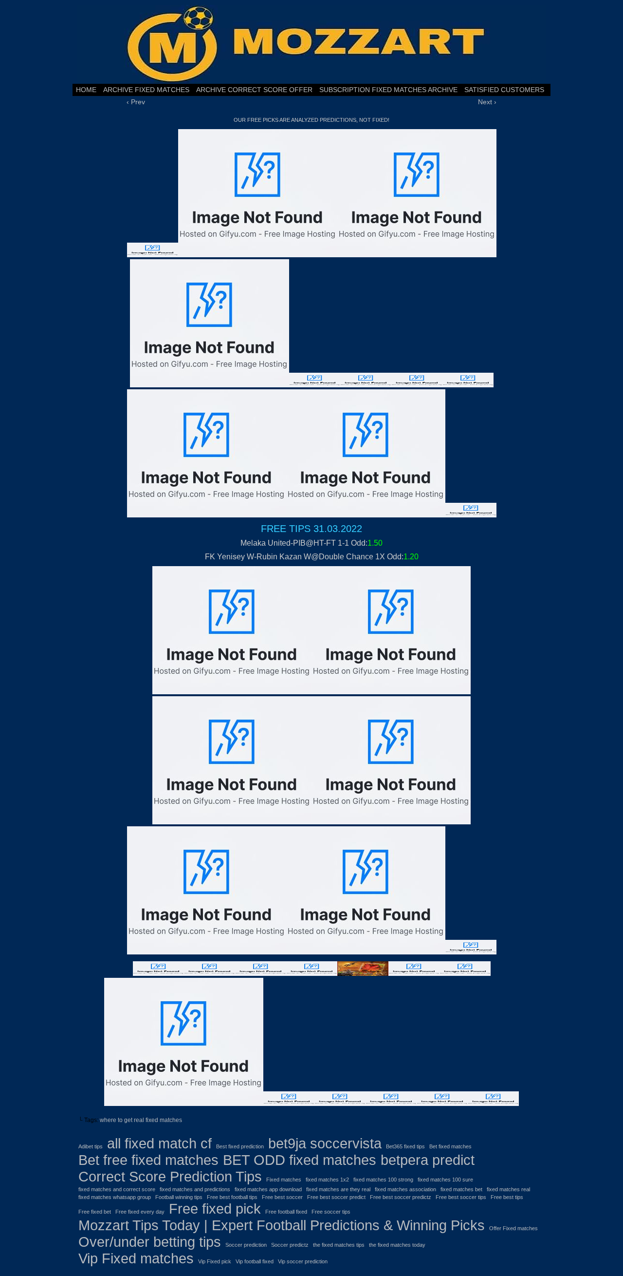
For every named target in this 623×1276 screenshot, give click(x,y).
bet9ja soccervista (325, 1143)
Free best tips (507, 1197)
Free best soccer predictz (400, 1197)
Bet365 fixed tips (405, 1146)
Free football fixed (286, 1212)
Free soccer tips (331, 1212)
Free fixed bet (94, 1212)
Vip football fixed (255, 1261)
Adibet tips (90, 1146)
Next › (487, 102)
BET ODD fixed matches (299, 1160)
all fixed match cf (159, 1143)
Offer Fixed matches (513, 1228)
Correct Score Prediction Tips (170, 1176)
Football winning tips (178, 1197)
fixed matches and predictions (195, 1189)
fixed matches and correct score (116, 1189)
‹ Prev (136, 102)
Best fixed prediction (240, 1146)
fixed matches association (405, 1189)
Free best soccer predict (336, 1197)
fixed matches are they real (338, 1189)
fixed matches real (508, 1189)
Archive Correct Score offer (254, 90)
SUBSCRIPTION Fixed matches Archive (388, 90)
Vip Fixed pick (214, 1261)
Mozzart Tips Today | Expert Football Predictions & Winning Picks (281, 1225)
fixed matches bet (461, 1189)
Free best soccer (282, 1197)
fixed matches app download (268, 1189)
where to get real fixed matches (141, 1120)
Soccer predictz (290, 1245)
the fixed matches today (397, 1245)
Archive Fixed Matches (146, 90)
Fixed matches (283, 1179)
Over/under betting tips (149, 1242)
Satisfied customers (504, 90)
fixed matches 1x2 (327, 1179)
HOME (86, 90)
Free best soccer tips (461, 1197)
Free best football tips (232, 1197)
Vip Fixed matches (136, 1258)
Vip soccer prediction (303, 1261)
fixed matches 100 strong (383, 1179)
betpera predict (428, 1160)
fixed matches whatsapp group (114, 1197)
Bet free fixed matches (148, 1160)
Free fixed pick (215, 1208)
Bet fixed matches (450, 1146)
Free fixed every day (140, 1212)
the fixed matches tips (339, 1245)
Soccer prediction (246, 1245)
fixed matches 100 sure (445, 1179)
